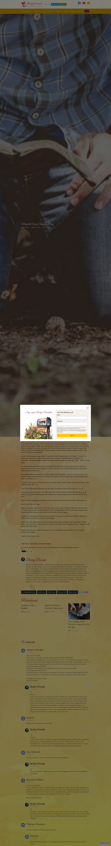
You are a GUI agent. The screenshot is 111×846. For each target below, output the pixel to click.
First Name (59, 421)
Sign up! (72, 435)
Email (58, 414)
